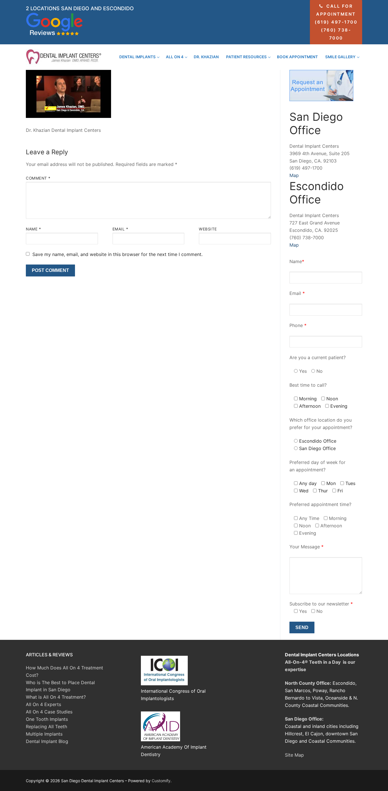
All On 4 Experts (43, 704)
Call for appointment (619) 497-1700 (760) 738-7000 (336, 22)
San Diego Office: (304, 719)
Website (208, 229)
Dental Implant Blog (47, 741)
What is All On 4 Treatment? (56, 697)
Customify (161, 780)
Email (120, 229)
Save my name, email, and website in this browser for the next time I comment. (117, 254)
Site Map (294, 755)
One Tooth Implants (47, 719)
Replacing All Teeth (46, 726)
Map (294, 175)
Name (33, 229)
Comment (38, 178)
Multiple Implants (44, 734)
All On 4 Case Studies (49, 712)
